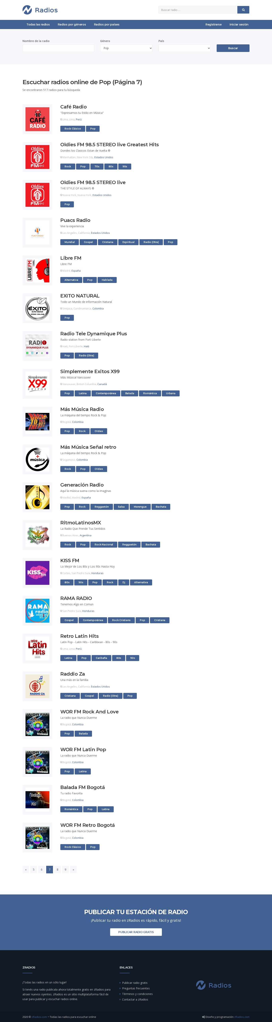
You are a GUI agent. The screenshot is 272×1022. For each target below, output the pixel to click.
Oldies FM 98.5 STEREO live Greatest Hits (109, 144)
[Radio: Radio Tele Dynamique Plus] (37, 346)
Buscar (233, 48)
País (161, 41)
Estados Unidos (103, 157)
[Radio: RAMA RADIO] (37, 611)
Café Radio (73, 107)
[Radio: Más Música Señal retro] (37, 459)
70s (97, 166)
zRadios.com (39, 1017)
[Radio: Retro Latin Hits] (37, 648)
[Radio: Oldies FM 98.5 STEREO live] (37, 195)
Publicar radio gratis (136, 932)
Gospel (88, 242)
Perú (79, 119)
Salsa (121, 506)
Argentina (85, 535)
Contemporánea (106, 393)
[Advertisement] (223, 138)
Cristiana (107, 242)
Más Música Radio (82, 409)
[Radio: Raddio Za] (37, 686)
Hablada (107, 279)
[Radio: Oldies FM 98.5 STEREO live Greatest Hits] (37, 157)
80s (111, 166)
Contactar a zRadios (135, 999)
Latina (83, 393)
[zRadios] (40, 10)
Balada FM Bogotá (82, 787)
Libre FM (70, 258)
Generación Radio (82, 485)
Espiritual (128, 242)
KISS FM (69, 560)
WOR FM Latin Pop (83, 749)
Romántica (150, 393)
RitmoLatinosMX (80, 523)
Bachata (161, 506)
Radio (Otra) (151, 242)
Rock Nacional (104, 544)
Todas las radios (38, 24)
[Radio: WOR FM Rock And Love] (37, 724)
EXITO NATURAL (80, 296)
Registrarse (213, 24)
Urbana (170, 393)
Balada (129, 393)
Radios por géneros (72, 24)
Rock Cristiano (121, 620)
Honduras (97, 573)
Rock (68, 166)
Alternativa (71, 279)
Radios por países (106, 24)
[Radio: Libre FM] (37, 270)
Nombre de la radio (36, 41)
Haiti (86, 346)
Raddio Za (72, 674)
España (76, 270)
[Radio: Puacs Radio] (37, 233)
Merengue (140, 506)
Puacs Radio (75, 220)
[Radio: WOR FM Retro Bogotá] (37, 837)
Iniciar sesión (239, 24)
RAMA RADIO (76, 598)
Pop (92, 128)
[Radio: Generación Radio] (37, 497)
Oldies (99, 431)
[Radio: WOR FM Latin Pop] (37, 762)
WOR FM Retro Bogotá (87, 825)
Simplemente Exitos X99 (89, 371)
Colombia (98, 308)
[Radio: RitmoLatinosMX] (37, 535)
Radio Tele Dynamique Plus (93, 333)
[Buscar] (243, 10)
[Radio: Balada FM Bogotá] (37, 800)
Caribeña (101, 657)
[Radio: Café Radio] (37, 119)
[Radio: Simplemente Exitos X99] (37, 384)
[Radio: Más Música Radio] (37, 422)
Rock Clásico (73, 128)
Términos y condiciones (137, 994)
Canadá (102, 384)
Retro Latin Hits (79, 636)
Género (105, 41)
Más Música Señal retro (88, 447)
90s (124, 166)
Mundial (70, 242)
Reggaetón (102, 506)
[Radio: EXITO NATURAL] (37, 308)
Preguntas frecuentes (136, 988)
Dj (123, 582)
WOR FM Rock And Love (89, 712)
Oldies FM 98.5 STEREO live (93, 182)
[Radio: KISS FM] (37, 573)
